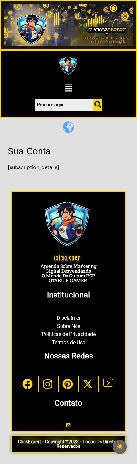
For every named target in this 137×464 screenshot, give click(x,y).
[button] (68, 88)
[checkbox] (120, 447)
